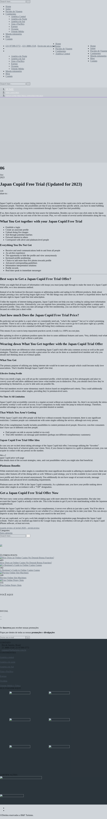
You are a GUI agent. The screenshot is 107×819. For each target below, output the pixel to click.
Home (10, 89)
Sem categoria (12, 93)
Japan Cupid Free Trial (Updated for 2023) (24, 96)
